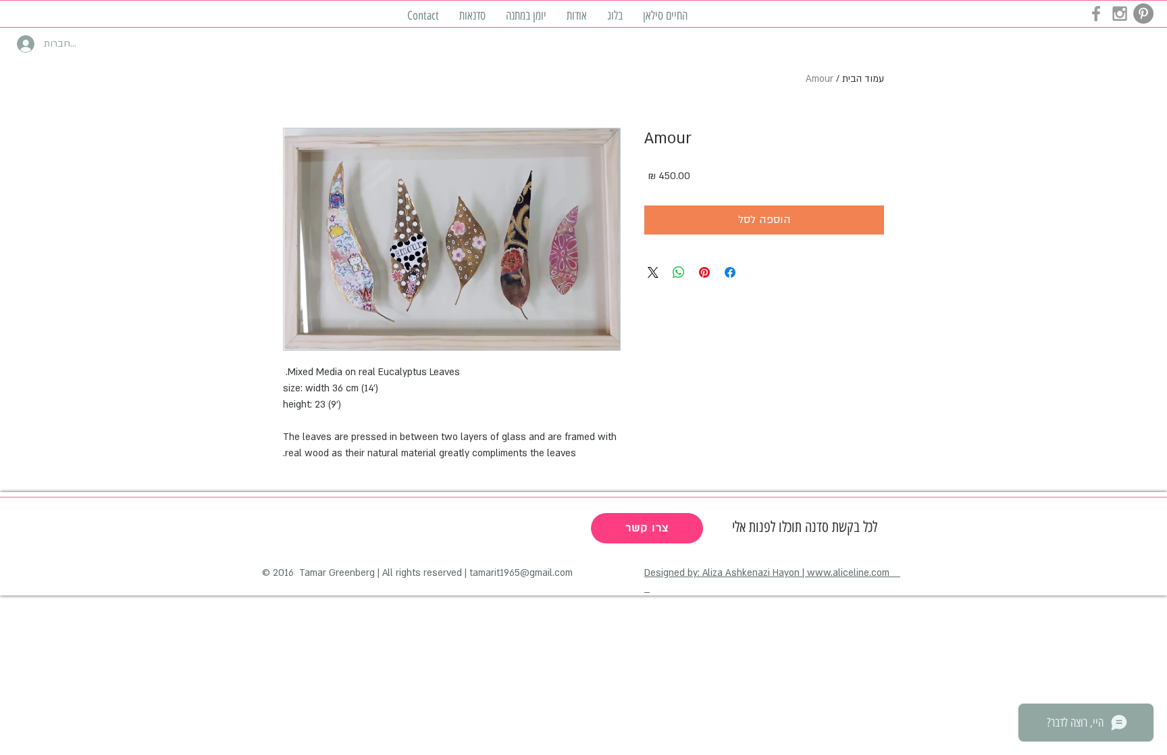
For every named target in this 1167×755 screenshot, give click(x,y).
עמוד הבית (863, 78)
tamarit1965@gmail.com (521, 572)
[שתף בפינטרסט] (704, 272)
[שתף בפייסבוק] (730, 272)
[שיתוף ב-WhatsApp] (679, 272)
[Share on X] (653, 272)
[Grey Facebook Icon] (1096, 13)
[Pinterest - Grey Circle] (1143, 13)
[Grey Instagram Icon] (1120, 13)
